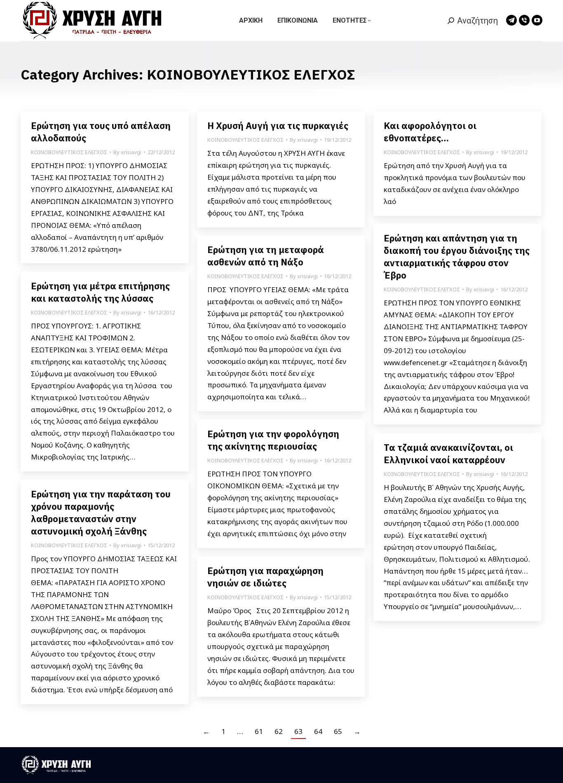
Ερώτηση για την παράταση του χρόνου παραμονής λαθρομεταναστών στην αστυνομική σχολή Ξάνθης (101, 512)
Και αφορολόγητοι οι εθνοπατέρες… (430, 132)
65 (338, 731)
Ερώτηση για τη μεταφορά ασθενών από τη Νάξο (265, 256)
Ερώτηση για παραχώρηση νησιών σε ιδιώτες (265, 577)
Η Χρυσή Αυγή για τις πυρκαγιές (277, 125)
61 (259, 731)
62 (278, 731)
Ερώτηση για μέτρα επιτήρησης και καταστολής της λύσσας (100, 292)
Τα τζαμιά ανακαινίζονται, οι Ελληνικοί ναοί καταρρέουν (448, 453)
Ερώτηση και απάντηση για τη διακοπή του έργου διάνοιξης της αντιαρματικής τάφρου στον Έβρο (457, 256)
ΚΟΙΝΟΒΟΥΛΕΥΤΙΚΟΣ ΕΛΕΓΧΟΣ (69, 152)
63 (298, 731)
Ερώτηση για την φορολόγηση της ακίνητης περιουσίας (273, 440)
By (127, 152)
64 (318, 731)
